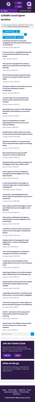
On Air (29, 390)
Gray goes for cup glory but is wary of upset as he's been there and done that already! (17, 66)
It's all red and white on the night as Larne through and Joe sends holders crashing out (16, 185)
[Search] (32, 334)
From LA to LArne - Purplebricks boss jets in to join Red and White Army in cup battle (17, 54)
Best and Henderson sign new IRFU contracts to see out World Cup (15, 154)
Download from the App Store (9, 375)
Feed (15, 31)
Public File (22, 390)
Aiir (29, 398)
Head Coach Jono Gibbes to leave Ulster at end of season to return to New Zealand (17, 325)
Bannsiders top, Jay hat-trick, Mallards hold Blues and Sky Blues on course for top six (17, 111)
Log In (18, 355)
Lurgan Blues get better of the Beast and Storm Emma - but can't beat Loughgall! (17, 294)
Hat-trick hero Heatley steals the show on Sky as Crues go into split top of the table (16, 77)
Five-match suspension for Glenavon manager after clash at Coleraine (16, 253)
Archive (20, 37)
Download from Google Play (23, 375)
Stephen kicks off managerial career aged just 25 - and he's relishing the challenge (16, 242)
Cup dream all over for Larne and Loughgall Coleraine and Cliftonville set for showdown (17, 43)
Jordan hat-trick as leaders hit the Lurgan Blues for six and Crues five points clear (17, 263)
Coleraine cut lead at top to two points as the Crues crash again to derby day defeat (17, 231)
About (4, 390)
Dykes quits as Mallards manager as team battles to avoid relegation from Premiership (16, 219)
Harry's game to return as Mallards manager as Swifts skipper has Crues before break (16, 174)
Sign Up (7, 355)
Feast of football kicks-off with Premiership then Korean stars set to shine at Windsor (16, 123)
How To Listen (12, 390)
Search (25, 34)
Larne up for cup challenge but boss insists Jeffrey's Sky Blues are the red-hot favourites (17, 197)
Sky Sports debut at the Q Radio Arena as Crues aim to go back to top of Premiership (17, 88)
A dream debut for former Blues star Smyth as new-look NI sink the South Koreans (16, 100)
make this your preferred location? (18, 26)
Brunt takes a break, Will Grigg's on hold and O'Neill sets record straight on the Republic (17, 208)
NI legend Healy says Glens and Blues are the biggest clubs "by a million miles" (17, 163)
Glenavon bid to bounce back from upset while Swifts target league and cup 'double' (17, 284)
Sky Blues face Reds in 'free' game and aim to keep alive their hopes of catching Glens (17, 144)
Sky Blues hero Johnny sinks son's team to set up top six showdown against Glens (17, 133)
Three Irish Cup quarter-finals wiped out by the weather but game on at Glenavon (17, 304)
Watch (19, 7)
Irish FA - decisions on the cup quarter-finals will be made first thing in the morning (16, 314)
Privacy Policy (24, 392)
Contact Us (16, 394)
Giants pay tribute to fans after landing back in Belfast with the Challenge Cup (17, 273)
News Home (8, 31)
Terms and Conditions (11, 392)
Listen (19, 3)
